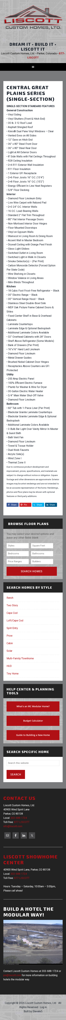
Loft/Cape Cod (15, 620)
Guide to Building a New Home (33, 735)
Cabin (10, 643)
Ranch (10, 597)
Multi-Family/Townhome (20, 658)
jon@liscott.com (12, 975)
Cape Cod (12, 612)
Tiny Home (13, 673)
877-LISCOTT (21, 822)
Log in (43, 1007)
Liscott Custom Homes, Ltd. (33, 20)
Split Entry (12, 628)
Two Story (12, 605)
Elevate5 (37, 1011)
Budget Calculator (33, 720)
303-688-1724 (19, 817)
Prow (9, 635)
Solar (9, 650)
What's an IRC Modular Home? (33, 706)
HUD (9, 666)
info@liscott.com (12, 826)
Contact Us (19, 798)
